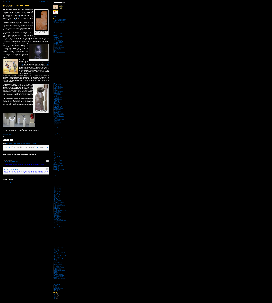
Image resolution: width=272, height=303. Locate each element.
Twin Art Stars (56, 96)
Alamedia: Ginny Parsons (58, 97)
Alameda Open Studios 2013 (59, 116)
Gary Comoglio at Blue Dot (58, 186)
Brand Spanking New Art (58, 123)
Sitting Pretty (56, 90)
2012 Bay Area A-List (57, 162)
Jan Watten (11, 14)
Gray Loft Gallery (57, 134)
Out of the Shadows (57, 84)
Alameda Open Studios (58, 156)
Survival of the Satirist (57, 92)
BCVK (55, 129)
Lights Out (56, 110)
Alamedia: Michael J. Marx (58, 87)
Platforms (55, 76)
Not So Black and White (58, 222)
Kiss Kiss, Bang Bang (57, 94)
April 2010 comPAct (57, 243)
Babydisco (56, 271)
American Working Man (58, 86)
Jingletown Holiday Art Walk (58, 219)
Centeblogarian (56, 187)
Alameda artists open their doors (59, 239)
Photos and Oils (56, 196)
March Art (55, 251)
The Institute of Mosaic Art (25, 16)
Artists (45, 146)
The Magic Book (56, 168)
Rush (55, 236)
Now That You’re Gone (58, 81)
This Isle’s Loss (56, 218)
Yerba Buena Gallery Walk (58, 274)
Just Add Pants (56, 217)
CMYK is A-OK (56, 44)
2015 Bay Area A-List (57, 48)
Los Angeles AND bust (57, 266)
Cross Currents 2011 (57, 200)
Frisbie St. (55, 260)
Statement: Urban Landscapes (59, 267)
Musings (55, 296)
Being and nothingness (58, 264)
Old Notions (56, 190)
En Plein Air (56, 197)
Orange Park (56, 158)
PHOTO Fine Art (56, 104)
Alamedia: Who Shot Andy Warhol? (60, 114)
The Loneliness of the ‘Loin (58, 128)
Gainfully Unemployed (57, 269)
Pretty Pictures (7, 1)
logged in (11, 182)
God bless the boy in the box (59, 275)
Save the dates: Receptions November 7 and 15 (58, 281)
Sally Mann (56, 282)
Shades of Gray (56, 214)
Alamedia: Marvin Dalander (58, 41)
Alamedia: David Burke (57, 49)
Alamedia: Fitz (56, 105)
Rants (55, 297)
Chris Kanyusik (12, 19)
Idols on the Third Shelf (58, 171)
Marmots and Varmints (57, 78)
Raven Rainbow (56, 215)
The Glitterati (56, 95)
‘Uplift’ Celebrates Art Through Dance (60, 19)
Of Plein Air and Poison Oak (58, 191)
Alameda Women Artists (58, 193)
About (55, 16)
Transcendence (56, 235)
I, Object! (55, 285)
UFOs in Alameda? (57, 208)
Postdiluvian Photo (7, 134)
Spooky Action (56, 256)
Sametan (55, 121)
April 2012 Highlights (57, 161)
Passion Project (56, 125)
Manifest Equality (57, 253)
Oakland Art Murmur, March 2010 (59, 252)
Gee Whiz (55, 124)
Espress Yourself (57, 93)
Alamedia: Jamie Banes (58, 45)
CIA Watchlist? (56, 286)
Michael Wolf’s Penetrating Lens (59, 270)
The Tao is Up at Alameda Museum (60, 210)
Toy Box (55, 117)
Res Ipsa (55, 154)
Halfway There (56, 101)
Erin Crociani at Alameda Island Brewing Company (58, 22)
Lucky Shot (56, 265)
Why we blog (56, 272)
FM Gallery (56, 118)
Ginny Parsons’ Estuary (58, 201)
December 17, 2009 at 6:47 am (11, 169)
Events (5, 147)
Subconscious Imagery (58, 99)
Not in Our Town (56, 203)
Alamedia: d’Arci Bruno (57, 159)
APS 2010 (55, 244)
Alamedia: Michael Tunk (58, 79)
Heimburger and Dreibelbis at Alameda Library (58, 170)
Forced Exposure (57, 224)
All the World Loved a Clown (58, 262)
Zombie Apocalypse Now (58, 106)
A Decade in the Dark (43, 1)
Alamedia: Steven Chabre (58, 33)
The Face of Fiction (57, 115)
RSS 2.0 (37, 147)
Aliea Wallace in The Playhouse (59, 202)
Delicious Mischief (57, 120)
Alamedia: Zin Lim (57, 46)
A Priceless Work (56, 98)
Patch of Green (56, 245)
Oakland (34, 143)
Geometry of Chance (57, 111)
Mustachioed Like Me (57, 223)
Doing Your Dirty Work (57, 107)
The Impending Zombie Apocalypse (60, 238)
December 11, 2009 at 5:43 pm (11, 161)
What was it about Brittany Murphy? (60, 255)
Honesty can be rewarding (58, 288)
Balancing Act (56, 166)
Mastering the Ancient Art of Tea (59, 47)
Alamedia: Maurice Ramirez (58, 36)
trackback (25, 148)
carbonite (6, 52)
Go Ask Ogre (56, 290)
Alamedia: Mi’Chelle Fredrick (58, 165)
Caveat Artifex (56, 206)
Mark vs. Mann (56, 242)
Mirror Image (56, 240)
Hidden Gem (56, 131)
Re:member (56, 192)
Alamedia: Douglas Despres (58, 91)
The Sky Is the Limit (57, 212)
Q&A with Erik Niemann (58, 227)
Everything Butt (56, 37)
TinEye (55, 263)
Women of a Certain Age (58, 184)
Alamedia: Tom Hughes (58, 126)
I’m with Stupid (56, 207)
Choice (55, 89)
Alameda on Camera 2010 (58, 247)
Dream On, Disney (57, 211)
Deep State (56, 43)
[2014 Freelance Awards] (55, 8)
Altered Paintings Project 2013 (59, 119)
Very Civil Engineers (57, 88)
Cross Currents (56, 237)
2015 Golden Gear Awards (58, 42)
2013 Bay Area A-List (57, 122)
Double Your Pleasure (57, 250)
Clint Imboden (19, 14)
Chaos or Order (56, 167)
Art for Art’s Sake (57, 151)
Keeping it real (56, 287)
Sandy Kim (56, 103)
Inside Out (56, 80)
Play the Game (56, 246)
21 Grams (55, 261)
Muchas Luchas (56, 157)
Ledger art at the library (58, 254)
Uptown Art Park (56, 112)
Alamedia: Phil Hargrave (58, 40)
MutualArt (55, 273)
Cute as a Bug (56, 100)
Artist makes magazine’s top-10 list (59, 205)
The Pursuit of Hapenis (58, 152)
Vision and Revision (57, 199)
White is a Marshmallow (58, 189)
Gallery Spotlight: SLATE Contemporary (57, 164)
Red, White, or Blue (57, 198)
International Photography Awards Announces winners (59, 284)
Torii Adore (56, 39)
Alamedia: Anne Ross (57, 130)
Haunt (55, 50)
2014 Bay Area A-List (57, 77)
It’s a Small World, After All (58, 108)
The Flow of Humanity (57, 228)
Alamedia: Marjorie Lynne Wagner (59, 153)
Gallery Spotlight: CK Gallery (58, 160)
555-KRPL (56, 209)
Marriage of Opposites (57, 216)
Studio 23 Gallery (57, 102)
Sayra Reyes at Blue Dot (58, 172)
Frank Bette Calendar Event (58, 185)
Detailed (55, 155)
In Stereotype (56, 127)
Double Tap (56, 133)
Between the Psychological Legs (59, 226)
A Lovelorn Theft (56, 38)
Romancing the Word (57, 109)
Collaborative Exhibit (57, 188)
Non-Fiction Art (56, 225)
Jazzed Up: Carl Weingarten (58, 113)
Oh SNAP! (56, 173)
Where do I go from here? (58, 248)
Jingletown (28, 143)
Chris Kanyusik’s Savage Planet (59, 258)
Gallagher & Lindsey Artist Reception (60, 241)
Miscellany (55, 295)
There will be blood (57, 249)
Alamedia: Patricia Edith (58, 135)
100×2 (55, 85)
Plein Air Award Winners (58, 194)
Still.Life (55, 195)
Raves (9, 147)
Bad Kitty (55, 51)
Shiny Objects (56, 213)
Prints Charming (56, 132)
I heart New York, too (57, 268)
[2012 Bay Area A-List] (61, 8)
